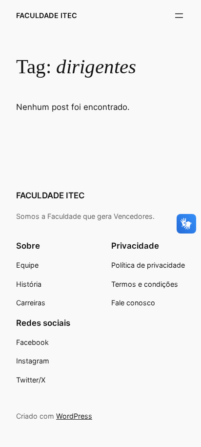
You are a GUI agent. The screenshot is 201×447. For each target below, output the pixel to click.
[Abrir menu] (179, 15)
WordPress (74, 416)
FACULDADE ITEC (46, 15)
